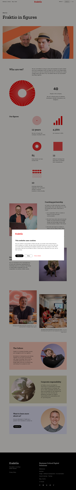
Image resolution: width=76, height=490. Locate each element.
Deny (28, 255)
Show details (37, 255)
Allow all (19, 255)
